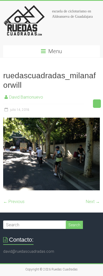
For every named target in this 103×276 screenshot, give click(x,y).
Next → (93, 201)
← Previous (14, 201)
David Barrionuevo (26, 97)
